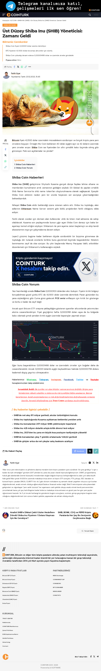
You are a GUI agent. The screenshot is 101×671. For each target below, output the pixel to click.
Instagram (56, 379)
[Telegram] (98, 657)
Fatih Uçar (15, 73)
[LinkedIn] (97, 463)
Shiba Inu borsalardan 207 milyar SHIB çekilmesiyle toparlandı (45, 424)
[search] (90, 15)
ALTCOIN (13, 20)
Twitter (80, 379)
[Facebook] (91, 657)
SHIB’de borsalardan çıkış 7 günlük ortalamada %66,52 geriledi (45, 437)
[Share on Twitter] (18, 67)
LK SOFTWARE (55, 668)
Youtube (94, 379)
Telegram (43, 379)
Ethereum (26, 208)
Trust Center (58, 400)
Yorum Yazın (89, 531)
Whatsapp (31, 379)
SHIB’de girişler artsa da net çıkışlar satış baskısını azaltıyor (43, 441)
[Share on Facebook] (14, 67)
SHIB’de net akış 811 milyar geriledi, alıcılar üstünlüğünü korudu (45, 415)
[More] (29, 67)
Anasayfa (5, 20)
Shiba (34, 147)
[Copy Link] (25, 67)
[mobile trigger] (4, 15)
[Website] (89, 463)
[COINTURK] (18, 15)
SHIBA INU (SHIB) (23, 20)
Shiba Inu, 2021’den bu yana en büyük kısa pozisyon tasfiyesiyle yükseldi (50, 432)
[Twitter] (93, 463)
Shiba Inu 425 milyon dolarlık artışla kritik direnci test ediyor (44, 428)
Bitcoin (15, 140)
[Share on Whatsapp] (22, 67)
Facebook (68, 379)
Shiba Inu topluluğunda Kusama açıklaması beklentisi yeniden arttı (47, 419)
